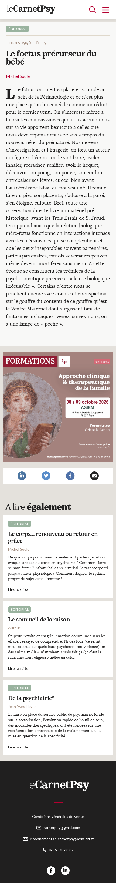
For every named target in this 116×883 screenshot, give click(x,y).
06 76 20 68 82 (61, 850)
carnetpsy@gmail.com (61, 827)
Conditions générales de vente (58, 816)
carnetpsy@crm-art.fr (76, 839)
